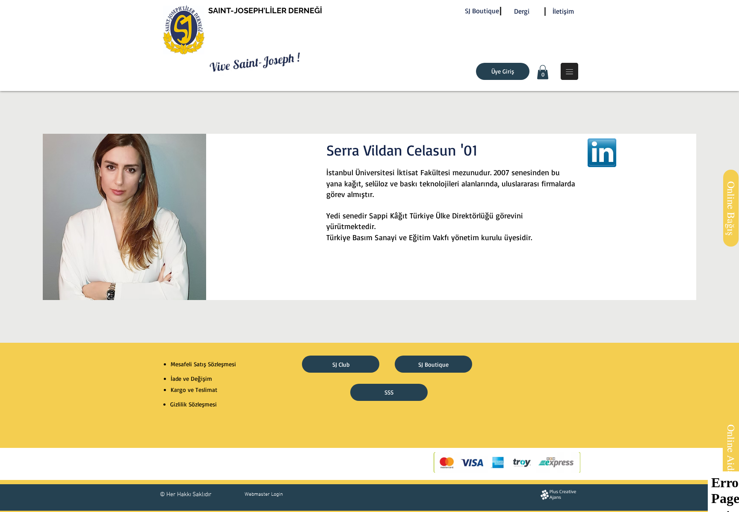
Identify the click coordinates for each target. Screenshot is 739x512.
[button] (543, 72)
